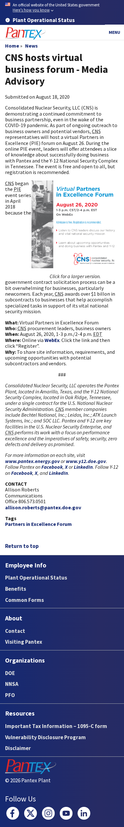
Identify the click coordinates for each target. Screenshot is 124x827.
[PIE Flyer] (75, 224)
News (31, 45)
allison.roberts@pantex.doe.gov (43, 507)
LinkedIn (83, 467)
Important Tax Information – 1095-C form (56, 726)
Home (12, 45)
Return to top (22, 546)
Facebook (52, 467)
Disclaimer (18, 748)
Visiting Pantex (23, 641)
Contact (15, 630)
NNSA (11, 683)
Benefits (15, 588)
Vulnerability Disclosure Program (45, 737)
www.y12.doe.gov (86, 461)
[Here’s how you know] (62, 8)
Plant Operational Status (36, 577)
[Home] (25, 33)
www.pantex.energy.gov (32, 461)
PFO (10, 695)
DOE (10, 673)
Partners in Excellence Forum (38, 524)
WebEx (52, 340)
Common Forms (24, 599)
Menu (114, 32)
